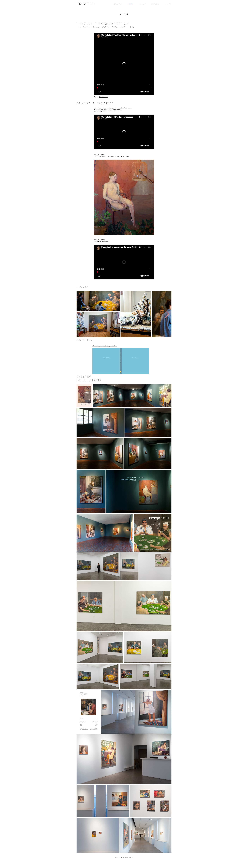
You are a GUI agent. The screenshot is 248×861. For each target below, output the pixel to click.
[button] (124, 197)
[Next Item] (166, 314)
